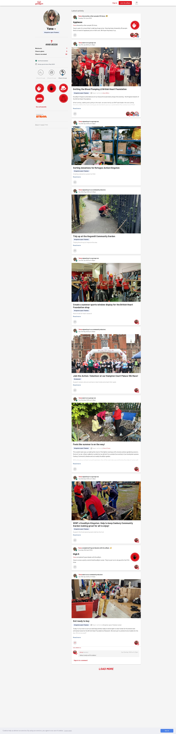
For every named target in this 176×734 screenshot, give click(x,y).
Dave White (106, 93)
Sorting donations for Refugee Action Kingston (96, 167)
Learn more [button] (68, 730)
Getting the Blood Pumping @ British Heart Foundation (100, 89)
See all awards (41, 107)
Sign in (114, 3)
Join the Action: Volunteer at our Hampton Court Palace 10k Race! (105, 376)
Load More (106, 668)
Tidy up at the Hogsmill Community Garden (94, 236)
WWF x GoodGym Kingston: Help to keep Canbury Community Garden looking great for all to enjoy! (103, 524)
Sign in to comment (81, 660)
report (43, 125)
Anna (81, 652)
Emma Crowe (106, 448)
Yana (80, 16)
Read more (77, 108)
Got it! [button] (167, 730)
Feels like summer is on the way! (89, 444)
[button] (137, 2)
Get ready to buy (81, 621)
